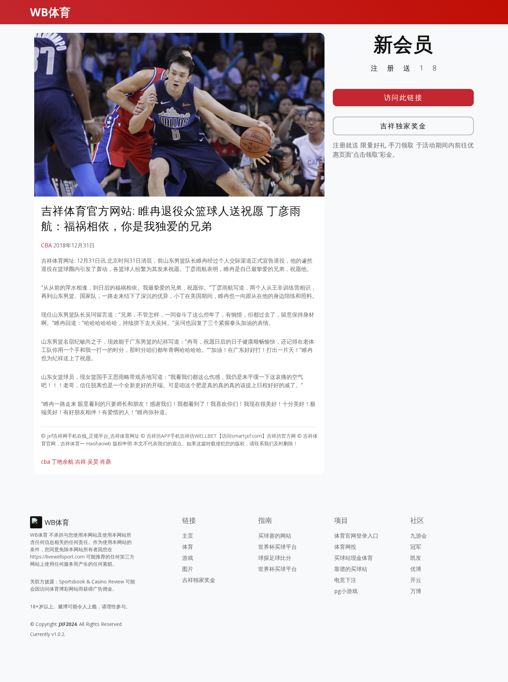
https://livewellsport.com (57, 556)
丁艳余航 (62, 461)
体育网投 (345, 547)
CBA (46, 245)
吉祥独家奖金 (403, 125)
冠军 (415, 547)
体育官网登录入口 (356, 535)
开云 (415, 580)
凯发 (415, 558)
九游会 (418, 535)
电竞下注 (345, 580)
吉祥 (80, 461)
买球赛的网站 (274, 535)
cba (45, 461)
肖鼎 (105, 461)
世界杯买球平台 (277, 547)
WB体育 (50, 11)
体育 (187, 547)
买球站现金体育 (353, 558)
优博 (415, 569)
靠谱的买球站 (350, 569)
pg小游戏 (346, 591)
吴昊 (92, 461)
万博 (415, 591)
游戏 (187, 558)
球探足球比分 (274, 558)
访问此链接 (403, 97)
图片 (187, 569)
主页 (187, 535)
